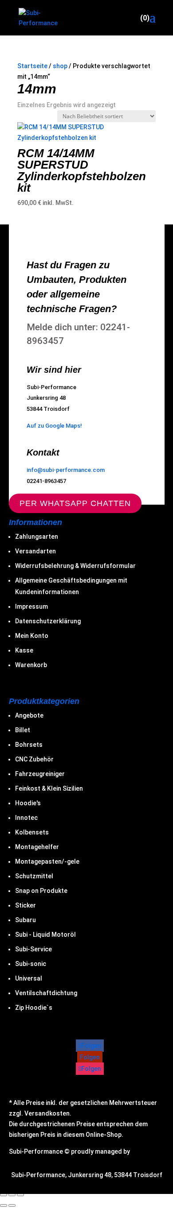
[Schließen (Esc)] (20, 1195)
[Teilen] (12, 1195)
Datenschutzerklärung (48, 621)
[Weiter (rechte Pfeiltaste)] (12, 1205)
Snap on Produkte (41, 890)
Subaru (25, 919)
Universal (28, 978)
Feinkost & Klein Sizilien (49, 788)
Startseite (32, 66)
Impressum (31, 606)
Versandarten (35, 551)
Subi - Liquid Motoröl (45, 934)
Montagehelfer (37, 846)
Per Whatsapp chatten (75, 503)
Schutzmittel (34, 876)
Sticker (25, 905)
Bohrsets (29, 744)
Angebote (29, 715)
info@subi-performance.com (66, 470)
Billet (22, 730)
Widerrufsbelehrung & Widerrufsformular (75, 565)
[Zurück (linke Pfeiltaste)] (3, 1205)
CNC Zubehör (34, 759)
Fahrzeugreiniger (40, 773)
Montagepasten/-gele (47, 861)
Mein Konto (31, 635)
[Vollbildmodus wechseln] (3, 1195)
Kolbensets (32, 832)
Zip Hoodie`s (33, 1007)
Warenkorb (31, 664)
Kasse (24, 650)
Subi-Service (33, 949)
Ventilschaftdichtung (46, 993)
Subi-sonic (30, 963)
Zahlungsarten (36, 536)
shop (60, 66)
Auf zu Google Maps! (54, 425)
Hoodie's (28, 803)
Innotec (26, 817)
